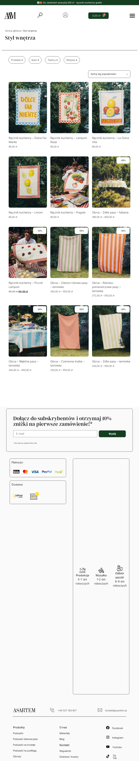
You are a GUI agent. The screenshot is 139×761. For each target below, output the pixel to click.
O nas (63, 727)
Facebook (117, 728)
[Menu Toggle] (132, 16)
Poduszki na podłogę (24, 750)
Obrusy (17, 756)
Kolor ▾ (35, 59)
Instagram (117, 737)
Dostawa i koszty (68, 756)
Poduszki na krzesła (24, 744)
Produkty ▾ (17, 59)
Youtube (117, 747)
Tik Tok (115, 756)
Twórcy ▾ (53, 59)
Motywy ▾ (71, 59)
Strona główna (13, 30)
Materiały (64, 733)
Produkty (19, 727)
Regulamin (65, 750)
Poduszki (18, 733)
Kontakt (64, 745)
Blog (61, 739)
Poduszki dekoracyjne (25, 739)
